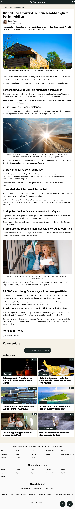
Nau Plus (33, 454)
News (2, 450)
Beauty (3, 476)
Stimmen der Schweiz (68, 454)
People (63, 450)
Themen (18, 457)
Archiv (33, 457)
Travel (33, 473)
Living (18, 469)
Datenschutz (33, 494)
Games (48, 454)
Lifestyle (3, 457)
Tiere (17, 473)
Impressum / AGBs (45, 494)
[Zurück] (1, 2)
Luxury (48, 469)
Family (63, 469)
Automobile (50, 473)
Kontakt (23, 494)
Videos (18, 454)
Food (2, 473)
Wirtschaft (4, 454)
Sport (32, 450)
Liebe (32, 469)
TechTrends (65, 473)
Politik (18, 450)
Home (5, 7)
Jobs (17, 494)
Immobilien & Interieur (16, 7)
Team (11, 494)
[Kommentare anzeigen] (70, 504)
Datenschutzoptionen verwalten (63, 494)
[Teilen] (62, 504)
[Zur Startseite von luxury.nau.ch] (37, 2)
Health (3, 469)
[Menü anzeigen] (73, 2)
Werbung (4, 494)
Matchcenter (50, 450)
